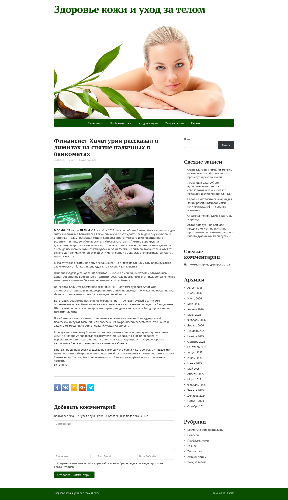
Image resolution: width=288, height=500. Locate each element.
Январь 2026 (195, 325)
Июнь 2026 (194, 298)
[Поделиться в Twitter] (90, 387)
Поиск (188, 139)
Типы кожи (95, 123)
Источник (60, 364)
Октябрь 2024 (196, 406)
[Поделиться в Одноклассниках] (74, 387)
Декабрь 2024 (196, 395)
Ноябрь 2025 (195, 336)
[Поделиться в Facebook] (57, 387)
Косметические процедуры (205, 430)
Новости (72, 160)
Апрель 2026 (195, 309)
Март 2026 (194, 314)
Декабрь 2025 (196, 331)
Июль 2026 (194, 293)
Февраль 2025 (196, 385)
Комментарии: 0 (87, 160)
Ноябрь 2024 (195, 401)
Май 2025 (193, 368)
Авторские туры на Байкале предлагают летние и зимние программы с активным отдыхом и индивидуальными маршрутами (210, 230)
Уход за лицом (148, 123)
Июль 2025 (194, 358)
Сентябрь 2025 (196, 347)
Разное (195, 123)
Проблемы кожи (120, 123)
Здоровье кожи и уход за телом (129, 9)
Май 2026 (193, 304)
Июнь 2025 (194, 363)
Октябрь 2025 (196, 341)
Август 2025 (194, 352)
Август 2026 (194, 287)
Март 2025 (194, 379)
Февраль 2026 (196, 320)
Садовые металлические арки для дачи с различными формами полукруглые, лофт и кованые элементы (209, 204)
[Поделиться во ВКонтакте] (65, 387)
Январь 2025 (195, 390)
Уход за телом (174, 123)
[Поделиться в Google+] (82, 387)
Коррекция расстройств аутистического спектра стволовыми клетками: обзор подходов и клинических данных (208, 188)
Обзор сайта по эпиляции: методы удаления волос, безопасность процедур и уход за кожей (209, 173)
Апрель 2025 (195, 374)
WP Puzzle (228, 493)
